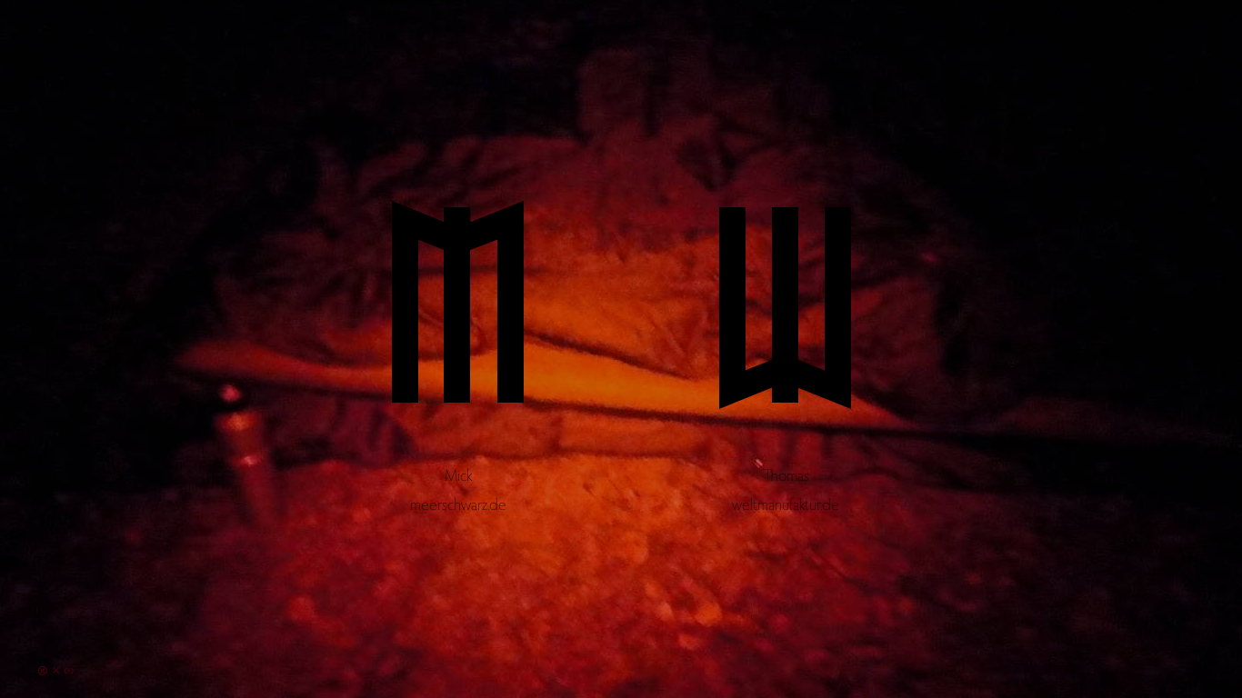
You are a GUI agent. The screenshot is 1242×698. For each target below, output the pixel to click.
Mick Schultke (457, 344)
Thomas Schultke (785, 344)
